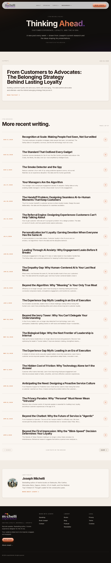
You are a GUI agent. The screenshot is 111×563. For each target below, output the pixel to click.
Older (103, 450)
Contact (41, 524)
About (38, 5)
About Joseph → (7, 545)
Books (66, 517)
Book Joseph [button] (99, 5)
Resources (66, 5)
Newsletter (67, 527)
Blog (65, 520)
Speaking (46, 5)
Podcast (66, 524)
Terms (91, 520)
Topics (55, 5)
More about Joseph (29, 491)
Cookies (91, 524)
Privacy (91, 517)
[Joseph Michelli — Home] (10, 5)
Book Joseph (43, 520)
